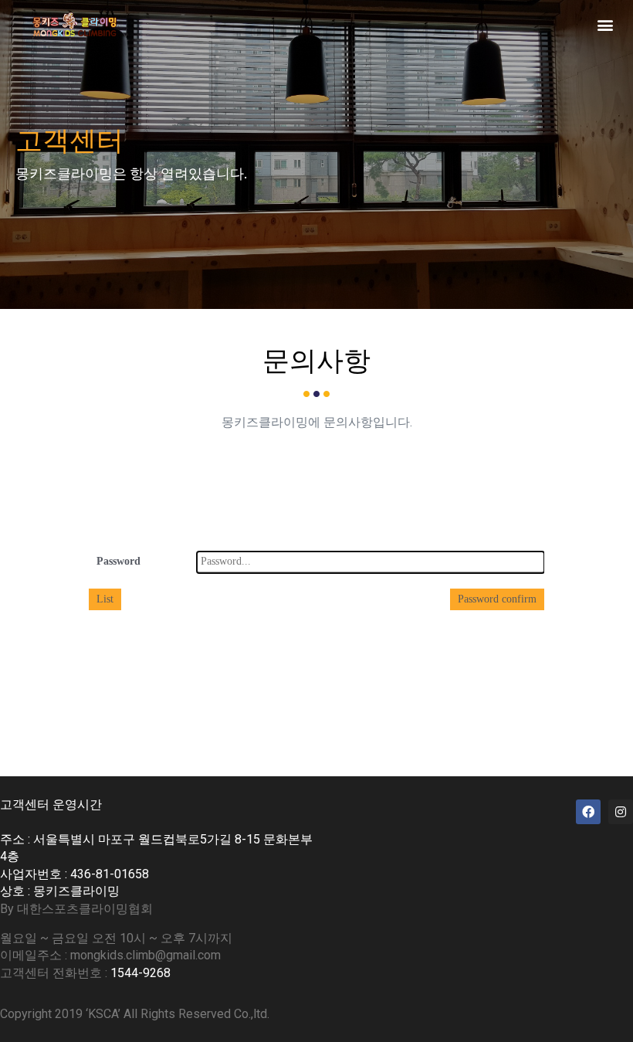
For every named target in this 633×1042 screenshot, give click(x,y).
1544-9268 (140, 973)
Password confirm (497, 599)
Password (118, 561)
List (104, 599)
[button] (605, 24)
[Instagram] (620, 811)
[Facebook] (588, 811)
